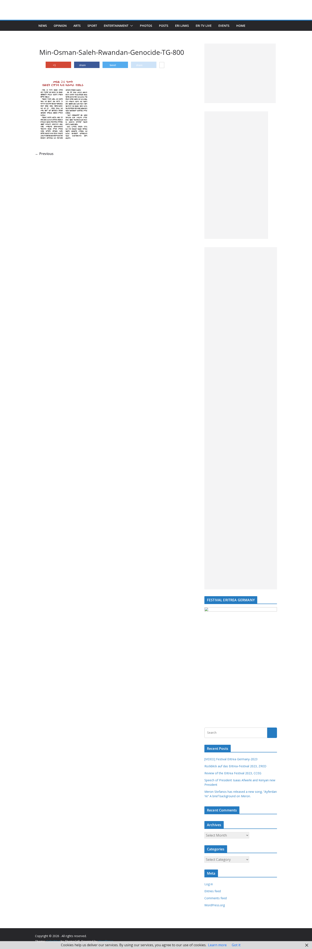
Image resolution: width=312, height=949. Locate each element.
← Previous (44, 153)
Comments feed (215, 898)
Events (223, 26)
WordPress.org (214, 905)
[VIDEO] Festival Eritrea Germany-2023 (230, 759)
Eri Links (182, 26)
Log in (208, 884)
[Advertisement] (240, 73)
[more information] (162, 65)
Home (240, 26)
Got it (236, 945)
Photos (146, 26)
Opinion (60, 26)
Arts (77, 26)
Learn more (217, 945)
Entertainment (116, 26)
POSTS (163, 26)
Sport (92, 26)
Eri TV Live (204, 26)
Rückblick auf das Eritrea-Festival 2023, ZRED (235, 766)
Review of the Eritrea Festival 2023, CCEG (232, 773)
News (42, 26)
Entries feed (212, 891)
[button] (130, 26)
